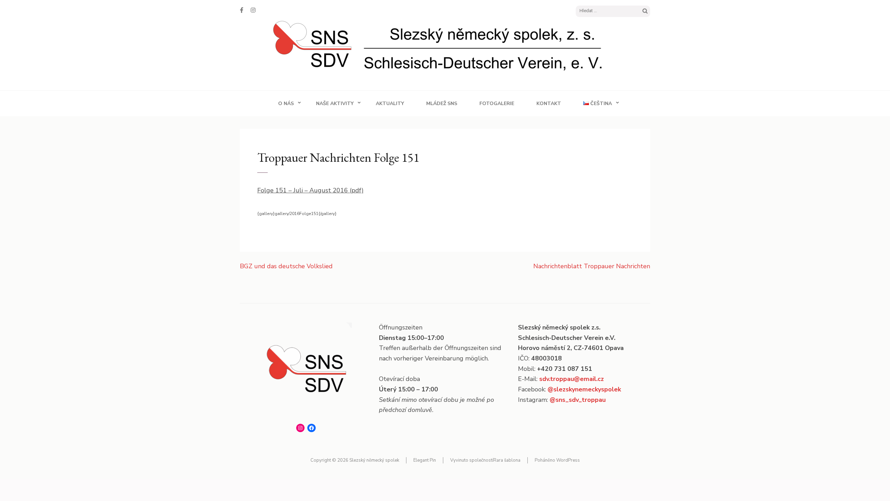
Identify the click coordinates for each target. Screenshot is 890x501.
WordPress (568, 460)
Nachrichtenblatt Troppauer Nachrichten (591, 266)
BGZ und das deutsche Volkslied (286, 266)
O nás (286, 103)
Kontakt (548, 103)
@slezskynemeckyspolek (584, 389)
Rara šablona (506, 460)
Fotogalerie (496, 103)
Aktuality (390, 103)
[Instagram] (253, 10)
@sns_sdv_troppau (578, 400)
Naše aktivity (335, 103)
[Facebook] (241, 10)
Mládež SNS (441, 103)
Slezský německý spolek (374, 460)
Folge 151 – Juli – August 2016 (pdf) (310, 190)
